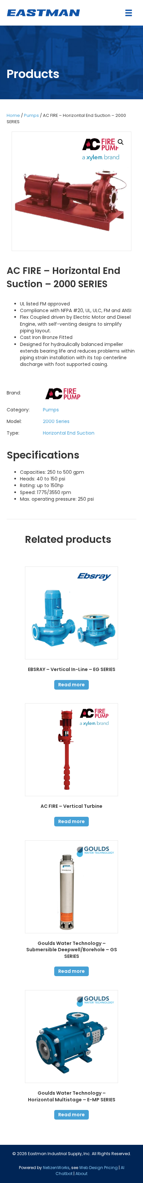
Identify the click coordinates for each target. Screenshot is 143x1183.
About (81, 1173)
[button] (121, 142)
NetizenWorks (56, 1167)
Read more (71, 684)
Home (13, 115)
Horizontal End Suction (68, 433)
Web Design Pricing (98, 1167)
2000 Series (56, 421)
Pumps (31, 115)
